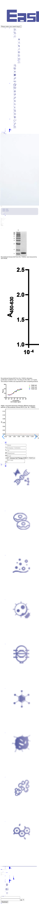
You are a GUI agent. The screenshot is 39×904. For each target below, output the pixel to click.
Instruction (5, 133)
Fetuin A (13, 34)
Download (4, 902)
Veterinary (13, 115)
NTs (17, 47)
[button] (3, 436)
